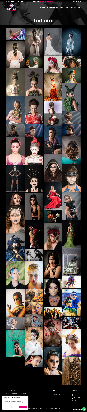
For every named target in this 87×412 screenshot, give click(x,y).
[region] (15, 403)
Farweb (59, 408)
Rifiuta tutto (14, 407)
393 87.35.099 (23, 394)
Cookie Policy (50, 408)
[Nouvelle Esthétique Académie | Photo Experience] (11, 7)
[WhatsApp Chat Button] (84, 409)
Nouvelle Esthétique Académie (14, 390)
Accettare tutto (22, 407)
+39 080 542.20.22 (11, 1)
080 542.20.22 (23, 393)
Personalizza (7, 407)
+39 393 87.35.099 (20, 1)
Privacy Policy (43, 408)
